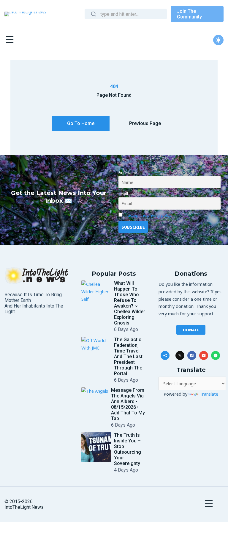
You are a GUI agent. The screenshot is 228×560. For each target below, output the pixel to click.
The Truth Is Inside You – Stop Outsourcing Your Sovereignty (127, 449)
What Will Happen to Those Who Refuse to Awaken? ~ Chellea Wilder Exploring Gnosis (129, 303)
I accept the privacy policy (148, 215)
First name (127, 172)
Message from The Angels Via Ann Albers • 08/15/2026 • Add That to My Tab (128, 404)
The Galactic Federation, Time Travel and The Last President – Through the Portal (128, 356)
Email (123, 193)
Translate (209, 394)
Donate (191, 330)
